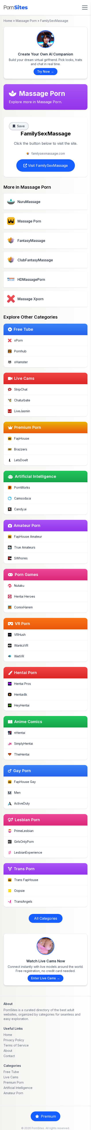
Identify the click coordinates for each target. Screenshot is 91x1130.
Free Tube (11, 1072)
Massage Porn (26, 21)
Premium (48, 1116)
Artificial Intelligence (18, 1088)
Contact (9, 1056)
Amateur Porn (13, 1093)
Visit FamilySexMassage (47, 165)
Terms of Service (16, 1045)
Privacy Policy (14, 1040)
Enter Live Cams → (45, 978)
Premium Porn (14, 1082)
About (8, 1050)
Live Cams (11, 1077)
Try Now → (45, 71)
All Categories (45, 918)
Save (21, 126)
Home (8, 21)
